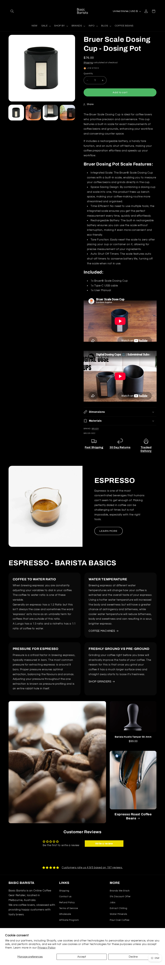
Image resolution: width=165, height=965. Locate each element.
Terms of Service (68, 908)
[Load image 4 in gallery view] (67, 112)
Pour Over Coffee (119, 920)
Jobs (112, 902)
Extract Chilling (118, 908)
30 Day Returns (120, 447)
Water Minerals (118, 914)
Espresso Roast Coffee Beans (133, 816)
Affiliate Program (69, 920)
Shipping (88, 63)
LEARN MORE (108, 531)
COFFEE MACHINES (102, 631)
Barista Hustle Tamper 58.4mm (133, 736)
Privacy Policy (47, 947)
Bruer (95, 429)
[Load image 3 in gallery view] (50, 112)
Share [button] (90, 104)
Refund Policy (67, 902)
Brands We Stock (120, 891)
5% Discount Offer (120, 896)
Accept (81, 956)
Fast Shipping (94, 447)
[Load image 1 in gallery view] (16, 112)
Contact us (65, 896)
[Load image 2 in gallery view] (33, 112)
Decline (133, 956)
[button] (12, 11)
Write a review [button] (104, 843)
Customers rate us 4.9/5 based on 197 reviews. (92, 867)
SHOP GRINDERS (100, 681)
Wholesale (65, 914)
